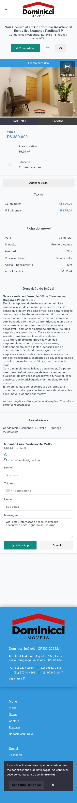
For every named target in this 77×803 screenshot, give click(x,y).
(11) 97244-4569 (25, 672)
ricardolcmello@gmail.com (25, 460)
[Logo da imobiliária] (38, 626)
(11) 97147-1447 (52, 672)
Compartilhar (27, 48)
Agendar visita (38, 182)
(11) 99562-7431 (50, 667)
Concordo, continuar (26, 784)
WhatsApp (22, 545)
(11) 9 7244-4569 (19, 454)
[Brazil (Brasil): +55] (8, 490)
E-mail (57, 545)
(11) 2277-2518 (24, 667)
